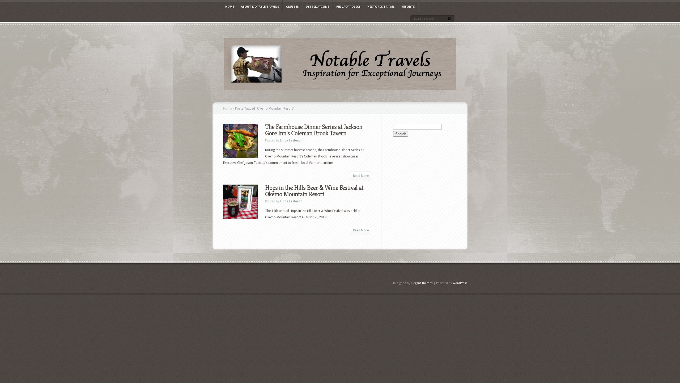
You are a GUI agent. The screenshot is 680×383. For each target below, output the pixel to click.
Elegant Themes (422, 283)
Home (229, 7)
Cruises (292, 7)
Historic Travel (380, 7)
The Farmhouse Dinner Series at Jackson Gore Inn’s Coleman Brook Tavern (313, 130)
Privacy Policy (348, 7)
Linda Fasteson (291, 140)
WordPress (460, 283)
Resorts (408, 7)
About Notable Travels (260, 7)
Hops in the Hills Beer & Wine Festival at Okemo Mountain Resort (314, 191)
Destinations (317, 7)
